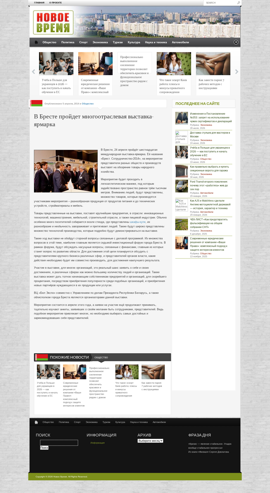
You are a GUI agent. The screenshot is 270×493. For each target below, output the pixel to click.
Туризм (118, 42)
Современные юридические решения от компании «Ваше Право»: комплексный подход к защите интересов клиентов (95, 87)
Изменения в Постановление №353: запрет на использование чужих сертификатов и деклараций (211, 117)
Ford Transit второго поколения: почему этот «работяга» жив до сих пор (209, 185)
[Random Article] (236, 43)
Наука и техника (156, 42)
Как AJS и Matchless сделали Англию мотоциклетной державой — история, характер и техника (210, 204)
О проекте (55, 2)
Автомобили (180, 42)
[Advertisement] (98, 138)
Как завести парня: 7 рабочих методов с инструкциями (211, 84)
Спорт (83, 42)
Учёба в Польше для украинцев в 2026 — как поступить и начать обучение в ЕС (56, 86)
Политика (67, 42)
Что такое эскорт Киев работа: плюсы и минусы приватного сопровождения (173, 86)
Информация (97, 443)
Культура (134, 42)
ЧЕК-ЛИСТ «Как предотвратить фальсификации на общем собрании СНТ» (209, 223)
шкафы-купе (138, 221)
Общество (49, 42)
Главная (39, 2)
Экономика (100, 42)
